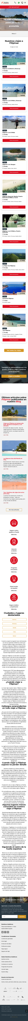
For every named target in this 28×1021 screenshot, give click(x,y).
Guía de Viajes (4, 969)
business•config (14, 1016)
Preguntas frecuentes (6, 966)
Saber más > (14, 534)
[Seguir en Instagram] (8, 932)
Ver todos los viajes (14, 350)
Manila (14, 627)
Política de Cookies (5, 1006)
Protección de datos (6, 943)
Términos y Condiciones (6, 1011)
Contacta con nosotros (7, 964)
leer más (5, 435)
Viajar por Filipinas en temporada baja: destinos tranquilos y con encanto (13, 424)
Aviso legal (4, 941)
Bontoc (14, 619)
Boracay (14, 623)
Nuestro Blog (4, 971)
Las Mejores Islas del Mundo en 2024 (12, 459)
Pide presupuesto (14, 76)
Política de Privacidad (6, 1009)
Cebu (14, 631)
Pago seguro (4, 948)
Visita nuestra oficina (6, 961)
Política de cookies (6, 946)
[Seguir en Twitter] (2, 932)
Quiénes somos (5, 959)
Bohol (14, 636)
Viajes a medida (14, 376)
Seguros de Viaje (5, 951)
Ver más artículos (14, 509)
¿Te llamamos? (14, 7)
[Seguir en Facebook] (5, 932)
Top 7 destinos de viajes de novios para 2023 (13, 493)
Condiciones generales (7, 938)
